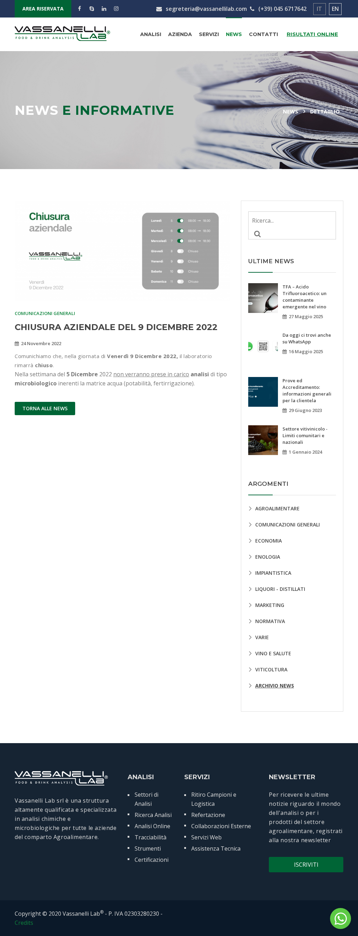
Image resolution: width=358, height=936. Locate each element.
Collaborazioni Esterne (221, 826)
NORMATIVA (270, 621)
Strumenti (148, 848)
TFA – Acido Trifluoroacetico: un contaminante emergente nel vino (304, 297)
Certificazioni (152, 860)
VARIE (262, 637)
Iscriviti (306, 864)
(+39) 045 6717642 (282, 9)
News (234, 34)
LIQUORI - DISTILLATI (280, 589)
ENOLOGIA (267, 556)
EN (335, 9)
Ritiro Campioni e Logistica (213, 799)
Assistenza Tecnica (216, 848)
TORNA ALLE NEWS (44, 408)
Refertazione (208, 815)
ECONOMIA (268, 540)
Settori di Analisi (146, 799)
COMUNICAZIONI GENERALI (287, 524)
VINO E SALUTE (273, 653)
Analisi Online (152, 826)
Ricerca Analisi (153, 815)
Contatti (263, 34)
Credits (24, 923)
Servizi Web (206, 837)
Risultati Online (312, 34)
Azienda (180, 34)
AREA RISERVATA (43, 8)
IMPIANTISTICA (273, 573)
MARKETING (269, 605)
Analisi (150, 34)
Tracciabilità (150, 837)
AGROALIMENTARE (277, 508)
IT (319, 9)
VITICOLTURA (271, 669)
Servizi (209, 34)
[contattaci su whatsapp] (340, 918)
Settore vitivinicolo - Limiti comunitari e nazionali (305, 435)
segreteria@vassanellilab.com (205, 9)
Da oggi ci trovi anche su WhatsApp (306, 338)
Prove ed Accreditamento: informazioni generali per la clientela (306, 390)
